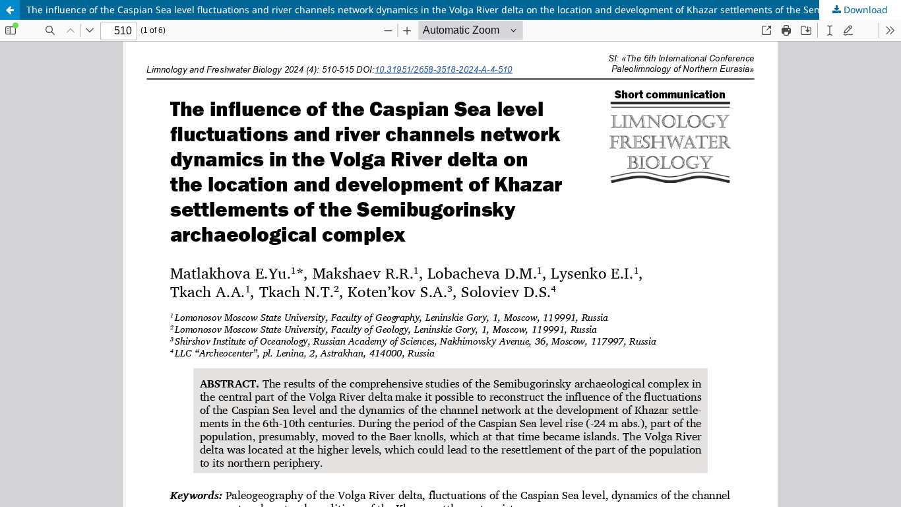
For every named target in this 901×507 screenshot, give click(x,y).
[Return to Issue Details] (10, 10)
